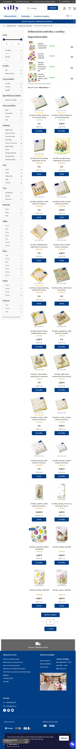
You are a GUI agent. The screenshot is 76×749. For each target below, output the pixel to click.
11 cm (13, 226)
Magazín (6, 675)
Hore (51, 629)
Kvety (13, 173)
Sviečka (13, 87)
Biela (13, 110)
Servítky (13, 84)
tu (42, 739)
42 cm (13, 275)
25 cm (13, 232)
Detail (39, 174)
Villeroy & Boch (13, 74)
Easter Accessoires (13, 143)
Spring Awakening (13, 153)
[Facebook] (4, 710)
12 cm (13, 285)
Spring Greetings (13, 160)
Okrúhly (13, 196)
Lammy (13, 150)
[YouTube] (12, 710)
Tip (13, 60)
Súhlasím (64, 738)
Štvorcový (13, 199)
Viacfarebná (13, 113)
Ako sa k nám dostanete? (11, 665)
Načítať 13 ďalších (50, 615)
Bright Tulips (13, 130)
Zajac (13, 179)
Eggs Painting (13, 146)
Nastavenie (13, 744)
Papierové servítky (13, 100)
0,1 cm (13, 295)
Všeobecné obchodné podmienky (14, 669)
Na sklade (13, 50)
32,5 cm (13, 242)
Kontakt (6, 681)
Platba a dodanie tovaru (11, 659)
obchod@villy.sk (11, 706)
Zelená (13, 117)
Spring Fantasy (13, 156)
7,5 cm (13, 246)
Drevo (13, 209)
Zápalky (13, 90)
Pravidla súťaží (8, 678)
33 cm (13, 236)
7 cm (13, 239)
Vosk (13, 216)
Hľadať (53, 8)
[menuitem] (11, 16)
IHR (13, 70)
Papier (13, 213)
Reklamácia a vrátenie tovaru (13, 662)
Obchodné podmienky (22, 2)
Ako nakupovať (7, 2)
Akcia (13, 54)
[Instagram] (8, 710)
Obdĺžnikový (13, 193)
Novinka (13, 57)
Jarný (13, 170)
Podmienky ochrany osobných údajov (44, 2)
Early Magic (13, 140)
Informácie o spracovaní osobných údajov (17, 672)
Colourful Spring (13, 137)
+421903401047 (66, 2)
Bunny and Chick (13, 133)
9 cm (13, 229)
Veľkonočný (13, 176)
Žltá (13, 120)
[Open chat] (72, 744)
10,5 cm (13, 289)
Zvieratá (13, 183)
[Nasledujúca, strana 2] (50, 621)
